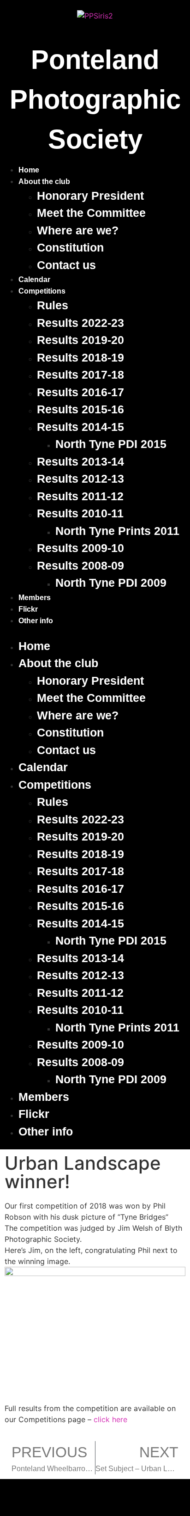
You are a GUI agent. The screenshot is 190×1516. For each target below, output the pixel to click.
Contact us (66, 264)
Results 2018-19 (80, 357)
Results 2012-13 (80, 478)
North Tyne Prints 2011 (117, 530)
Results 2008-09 (80, 565)
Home (28, 170)
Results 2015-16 (80, 409)
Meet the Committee (91, 212)
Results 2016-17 (80, 392)
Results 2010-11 (80, 513)
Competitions (41, 291)
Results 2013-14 (80, 461)
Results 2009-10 (80, 547)
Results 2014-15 (80, 426)
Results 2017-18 (80, 374)
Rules (52, 305)
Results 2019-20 (80, 339)
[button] (95, 632)
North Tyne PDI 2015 (110, 443)
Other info (35, 621)
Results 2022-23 (80, 322)
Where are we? (78, 230)
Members (34, 597)
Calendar (34, 279)
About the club (44, 181)
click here (110, 1419)
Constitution (70, 247)
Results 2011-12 (80, 496)
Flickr (28, 609)
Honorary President (90, 195)
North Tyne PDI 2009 (110, 582)
